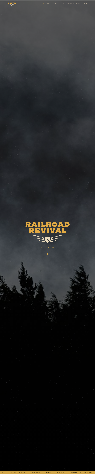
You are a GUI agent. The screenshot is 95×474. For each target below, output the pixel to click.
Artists (61, 3)
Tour (48, 3)
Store (78, 3)
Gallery (54, 3)
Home (43, 3)
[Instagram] (84, 3)
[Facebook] (86, 3)
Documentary (70, 3)
